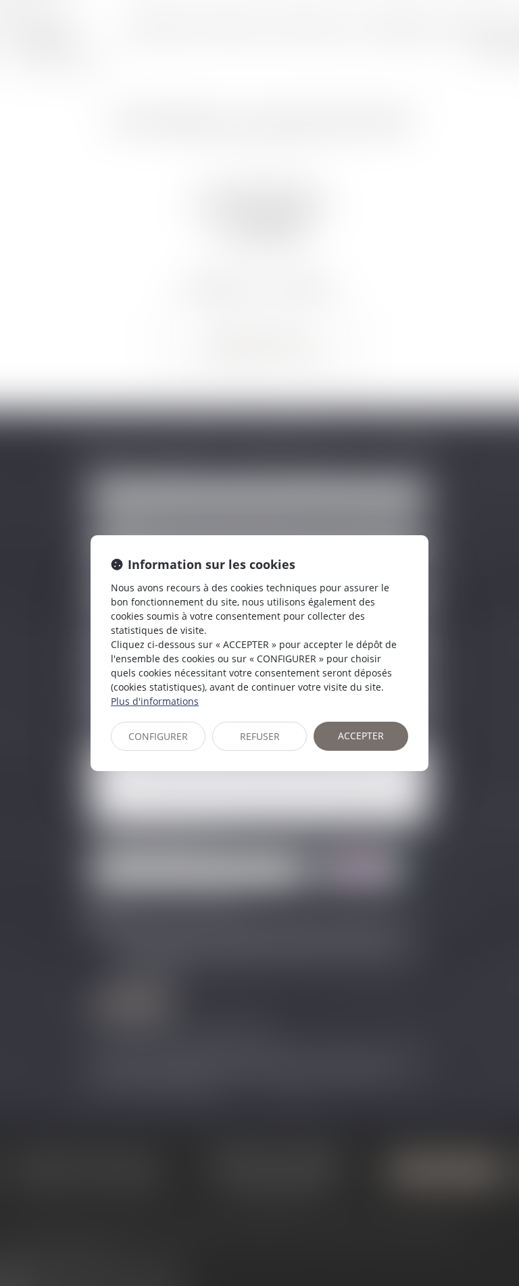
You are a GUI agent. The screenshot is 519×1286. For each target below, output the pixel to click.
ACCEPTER (361, 735)
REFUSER (260, 736)
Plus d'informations (155, 701)
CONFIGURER (158, 736)
